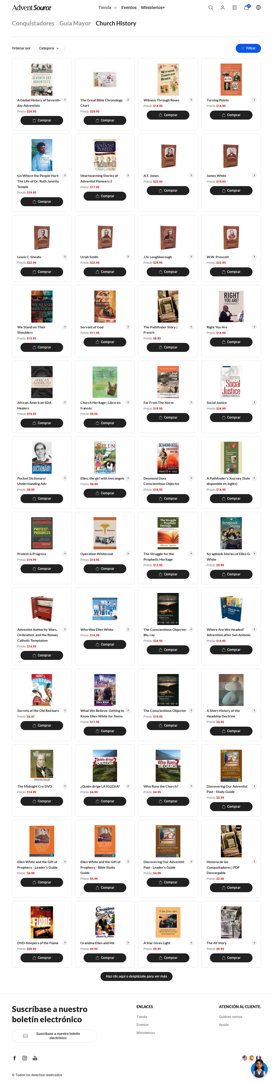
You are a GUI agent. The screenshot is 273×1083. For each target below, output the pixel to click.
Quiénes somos (230, 1017)
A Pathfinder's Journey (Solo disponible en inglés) (228, 481)
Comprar (44, 120)
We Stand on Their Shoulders (31, 330)
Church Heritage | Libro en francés (100, 405)
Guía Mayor (75, 23)
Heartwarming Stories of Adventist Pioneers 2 (99, 178)
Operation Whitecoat (96, 554)
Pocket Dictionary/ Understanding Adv (32, 481)
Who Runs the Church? (161, 786)
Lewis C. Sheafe (29, 257)
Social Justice (217, 402)
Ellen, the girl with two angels (102, 478)
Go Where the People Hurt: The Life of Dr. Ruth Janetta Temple (38, 180)
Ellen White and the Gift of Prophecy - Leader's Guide (37, 864)
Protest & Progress (31, 554)
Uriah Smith (89, 257)
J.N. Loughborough (158, 257)
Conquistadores (33, 23)
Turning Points (218, 100)
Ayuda (224, 1025)
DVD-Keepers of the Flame (37, 943)
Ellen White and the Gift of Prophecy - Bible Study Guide (100, 867)
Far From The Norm (158, 402)
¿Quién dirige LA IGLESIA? (100, 786)
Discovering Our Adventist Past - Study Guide (227, 789)
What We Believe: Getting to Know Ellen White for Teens (102, 713)
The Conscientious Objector (165, 710)
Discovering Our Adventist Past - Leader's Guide (164, 864)
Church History (116, 23)
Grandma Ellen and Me (97, 943)
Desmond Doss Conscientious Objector (162, 481)
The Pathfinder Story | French (160, 330)
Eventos (128, 7)
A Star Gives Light (157, 943)
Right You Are (217, 327)
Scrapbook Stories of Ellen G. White (229, 556)
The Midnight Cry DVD (34, 786)
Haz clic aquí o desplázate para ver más (136, 976)
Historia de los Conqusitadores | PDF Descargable (223, 867)
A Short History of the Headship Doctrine (223, 713)
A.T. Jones (151, 175)
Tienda (104, 7)
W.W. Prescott (218, 257)
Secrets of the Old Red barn (38, 710)
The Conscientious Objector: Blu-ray (165, 632)
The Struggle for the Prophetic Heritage (159, 556)
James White (216, 175)
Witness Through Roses (161, 100)
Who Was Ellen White (96, 629)
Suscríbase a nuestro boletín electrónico (58, 1036)
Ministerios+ (153, 7)
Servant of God (91, 327)
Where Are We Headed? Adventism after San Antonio (228, 632)
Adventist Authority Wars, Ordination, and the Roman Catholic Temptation (37, 634)
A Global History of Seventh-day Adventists (39, 103)
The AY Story (217, 943)
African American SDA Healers (34, 405)
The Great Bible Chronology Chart (101, 103)
